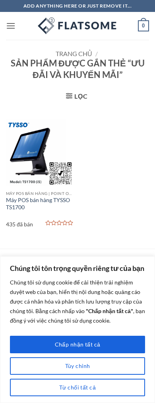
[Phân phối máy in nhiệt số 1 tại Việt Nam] (77, 26)
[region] (77, 329)
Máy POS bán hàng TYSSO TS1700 (38, 203)
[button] (10, 25)
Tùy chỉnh (77, 365)
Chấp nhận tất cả (78, 344)
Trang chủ (74, 53)
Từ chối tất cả (77, 387)
